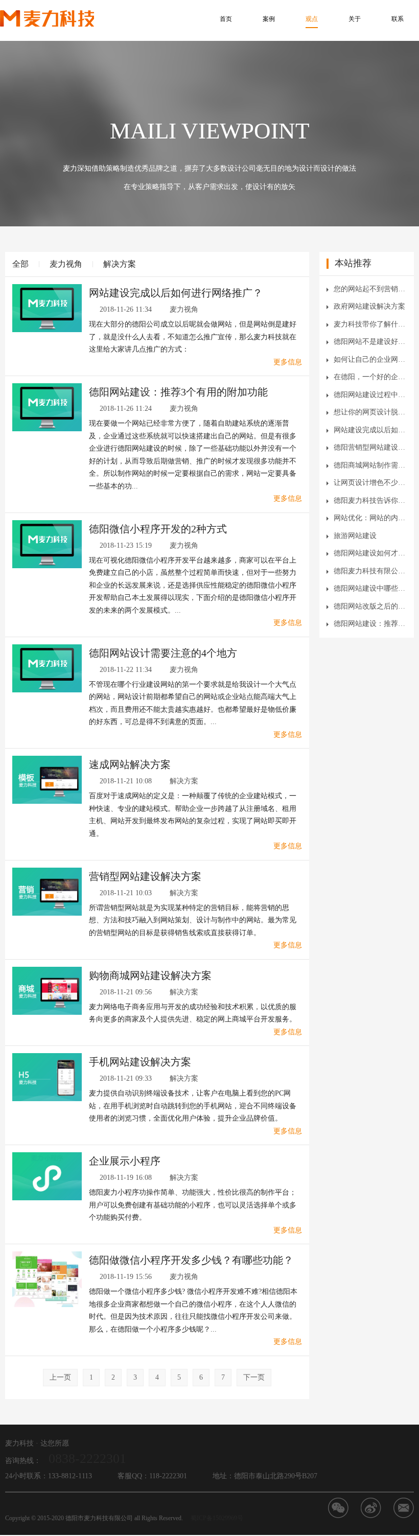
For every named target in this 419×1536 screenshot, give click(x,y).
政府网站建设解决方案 (369, 306)
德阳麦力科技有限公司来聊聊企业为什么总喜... (370, 571)
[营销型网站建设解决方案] (47, 891)
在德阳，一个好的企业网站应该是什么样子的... (370, 377)
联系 (397, 18)
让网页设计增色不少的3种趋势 (370, 482)
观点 (312, 18)
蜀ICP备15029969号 (217, 1518)
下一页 (254, 1377)
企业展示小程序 (124, 1161)
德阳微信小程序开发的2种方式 (158, 528)
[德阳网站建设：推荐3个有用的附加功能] (47, 406)
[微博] (371, 1508)
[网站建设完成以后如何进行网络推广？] (47, 307)
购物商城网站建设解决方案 (150, 975)
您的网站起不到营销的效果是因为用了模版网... (370, 289)
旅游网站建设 (355, 536)
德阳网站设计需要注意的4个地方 (163, 653)
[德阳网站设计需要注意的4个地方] (47, 667)
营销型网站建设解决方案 (145, 876)
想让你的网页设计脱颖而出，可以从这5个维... (370, 412)
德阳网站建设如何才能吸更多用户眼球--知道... (370, 553)
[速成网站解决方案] (47, 779)
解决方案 (119, 264)
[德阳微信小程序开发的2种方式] (47, 543)
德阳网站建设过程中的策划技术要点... (370, 395)
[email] (403, 1508)
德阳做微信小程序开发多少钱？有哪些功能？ (191, 1260)
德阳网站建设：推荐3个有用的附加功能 (178, 392)
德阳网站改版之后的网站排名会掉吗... (370, 606)
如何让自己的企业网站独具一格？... (370, 359)
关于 (354, 18)
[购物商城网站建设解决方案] (47, 990)
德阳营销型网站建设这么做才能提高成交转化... (370, 447)
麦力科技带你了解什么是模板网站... (370, 324)
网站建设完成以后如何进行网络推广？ (176, 292)
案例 (269, 18)
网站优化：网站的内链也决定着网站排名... (370, 518)
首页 (226, 18)
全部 (20, 264)
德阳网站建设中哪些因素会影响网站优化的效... (370, 588)
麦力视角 (66, 264)
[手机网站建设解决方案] (47, 1076)
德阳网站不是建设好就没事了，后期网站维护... (370, 341)
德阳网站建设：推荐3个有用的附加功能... (370, 623)
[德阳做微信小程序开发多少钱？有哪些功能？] (47, 1279)
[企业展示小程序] (47, 1175)
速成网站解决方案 (130, 764)
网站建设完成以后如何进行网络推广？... (370, 430)
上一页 (60, 1377)
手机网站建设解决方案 (140, 1061)
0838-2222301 (87, 1458)
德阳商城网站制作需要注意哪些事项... (370, 465)
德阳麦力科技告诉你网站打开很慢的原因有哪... (370, 500)
